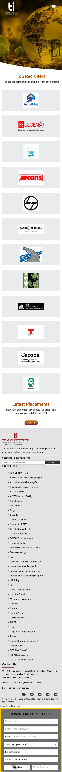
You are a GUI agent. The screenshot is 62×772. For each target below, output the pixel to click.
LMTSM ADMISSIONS (20, 589)
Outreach (14, 608)
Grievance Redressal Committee (25, 561)
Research (14, 636)
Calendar (14, 515)
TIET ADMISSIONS (18, 650)
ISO (11, 585)
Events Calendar (18, 543)
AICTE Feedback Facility (21, 496)
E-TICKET (22, 538)
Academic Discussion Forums (24, 487)
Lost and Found (17, 594)
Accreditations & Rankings (22, 482)
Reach (13, 627)
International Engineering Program (26, 575)
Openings (14, 603)
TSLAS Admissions (19, 655)
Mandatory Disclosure (20, 599)
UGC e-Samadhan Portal (21, 659)
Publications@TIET (19, 617)
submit (52, 462)
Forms (13, 557)
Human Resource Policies (22, 566)
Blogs (12, 510)
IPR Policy (14, 580)
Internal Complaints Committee (25, 571)
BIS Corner (15, 505)
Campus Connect (18, 519)
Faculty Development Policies (24, 547)
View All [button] (31, 422)
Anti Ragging (16, 501)
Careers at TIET (17, 524)
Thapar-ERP (16, 645)
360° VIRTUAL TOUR (19, 473)
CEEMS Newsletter (19, 529)
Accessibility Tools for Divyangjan (26, 477)
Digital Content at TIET (21, 533)
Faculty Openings (18, 552)
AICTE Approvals (18, 491)
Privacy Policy (16, 613)
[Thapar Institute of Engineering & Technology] (31, 439)
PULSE (13, 622)
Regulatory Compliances (22, 631)
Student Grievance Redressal (24, 641)
